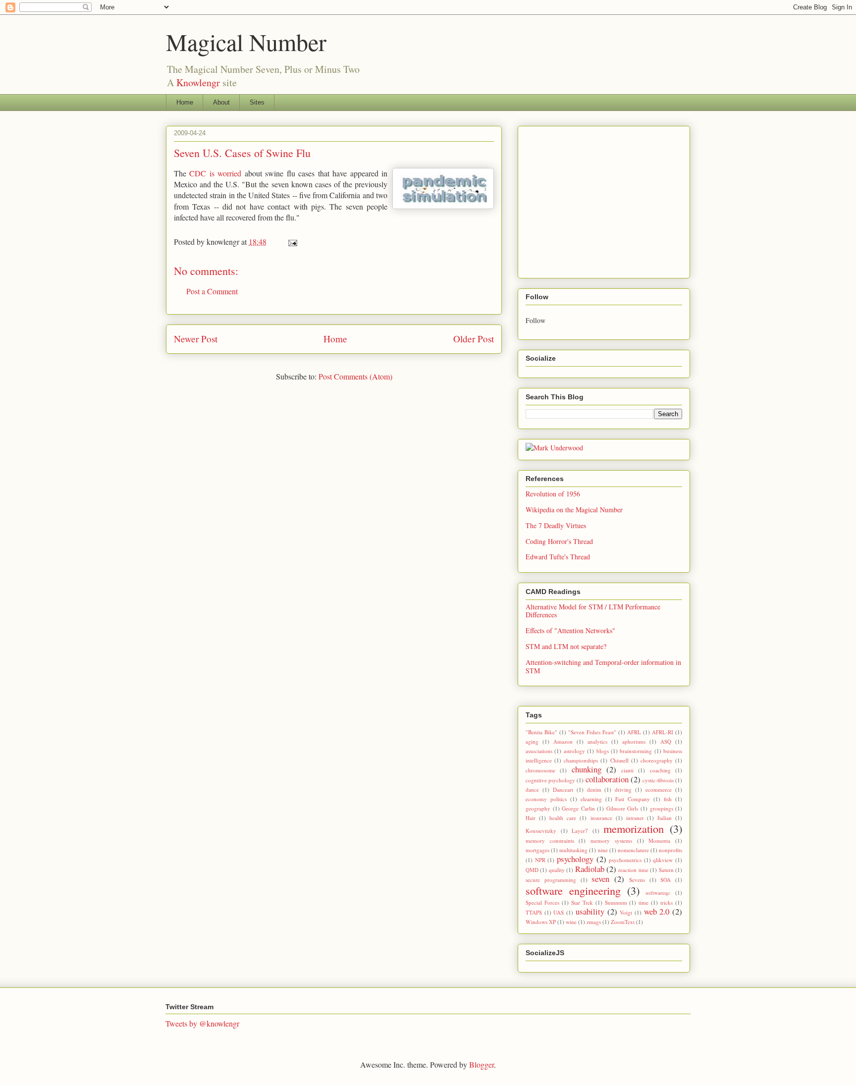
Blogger (481, 1064)
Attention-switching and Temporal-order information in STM (603, 666)
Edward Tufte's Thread (558, 556)
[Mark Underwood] (554, 447)
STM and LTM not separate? (566, 646)
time (643, 902)
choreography (657, 760)
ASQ (665, 741)
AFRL (634, 732)
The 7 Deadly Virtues (556, 525)
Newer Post (195, 338)
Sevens (637, 879)
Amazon (563, 741)
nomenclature (633, 850)
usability (590, 911)
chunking (586, 769)
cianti (627, 770)
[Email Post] (291, 241)
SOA (665, 879)
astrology (574, 751)
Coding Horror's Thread (559, 541)
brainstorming (636, 751)
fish (668, 799)
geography (538, 808)
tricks (666, 902)
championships (581, 760)
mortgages (537, 850)
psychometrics (625, 860)
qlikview (663, 860)
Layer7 (580, 830)
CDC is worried (215, 173)
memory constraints (550, 840)
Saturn (666, 869)
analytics (597, 741)
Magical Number (246, 41)
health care (562, 817)
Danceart (563, 789)
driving (623, 789)
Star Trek (582, 902)
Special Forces (542, 902)
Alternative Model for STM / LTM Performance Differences (593, 611)
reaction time (633, 869)
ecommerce (658, 789)
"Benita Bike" (541, 732)
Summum (616, 902)
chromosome (540, 770)
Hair (530, 817)
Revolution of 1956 (553, 493)
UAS (558, 912)
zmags (594, 921)
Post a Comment (212, 291)
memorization (633, 828)
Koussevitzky (541, 830)
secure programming (551, 879)
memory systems (611, 840)
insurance (601, 817)
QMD (532, 869)
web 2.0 (657, 911)
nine (603, 850)
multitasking (573, 850)
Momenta (659, 840)
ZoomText (623, 921)
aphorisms (633, 741)
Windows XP (541, 921)
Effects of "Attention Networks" (570, 630)
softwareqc (657, 892)
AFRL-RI (662, 732)
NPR (540, 860)
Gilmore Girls (622, 808)
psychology (575, 859)
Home (184, 102)
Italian (664, 817)
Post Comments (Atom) (355, 376)
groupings (661, 808)
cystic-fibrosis (658, 780)
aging (532, 741)
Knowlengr (198, 82)
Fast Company (632, 799)
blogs (602, 751)
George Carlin (578, 808)
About (221, 102)
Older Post (473, 338)
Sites (257, 102)
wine (571, 921)
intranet (634, 817)
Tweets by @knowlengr (202, 1023)
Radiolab (589, 868)
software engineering (573, 890)
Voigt (626, 912)
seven (600, 878)
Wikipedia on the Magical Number (574, 509)
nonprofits (670, 850)
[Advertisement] (609, 199)
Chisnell (619, 760)
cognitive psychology (550, 780)
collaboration (607, 779)
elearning (591, 799)
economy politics (546, 799)
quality (557, 869)
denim (594, 789)
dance (532, 789)
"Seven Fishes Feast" (592, 732)
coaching (660, 770)
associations (539, 751)
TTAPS (534, 912)
